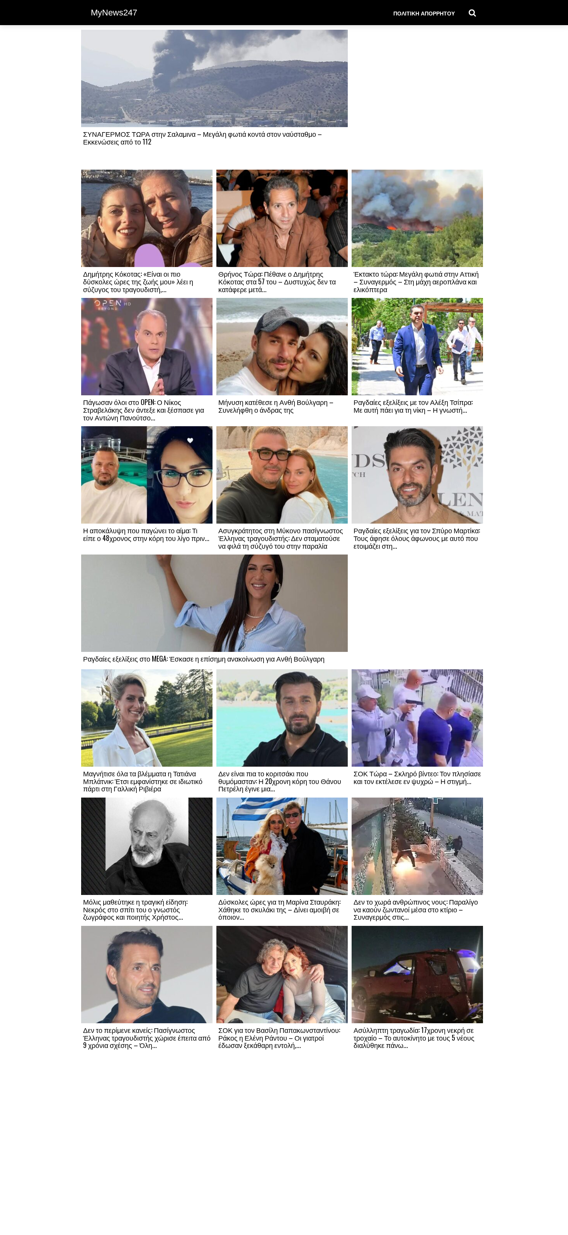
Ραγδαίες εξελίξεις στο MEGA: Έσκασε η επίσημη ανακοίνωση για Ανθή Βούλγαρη (204, 658)
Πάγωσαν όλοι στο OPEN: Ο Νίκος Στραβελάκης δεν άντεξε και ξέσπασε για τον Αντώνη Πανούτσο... (143, 409)
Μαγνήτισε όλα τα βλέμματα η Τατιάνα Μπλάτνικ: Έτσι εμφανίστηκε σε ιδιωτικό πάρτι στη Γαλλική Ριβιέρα (142, 781)
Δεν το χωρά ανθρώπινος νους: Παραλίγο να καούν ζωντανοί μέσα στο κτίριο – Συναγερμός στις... (416, 909)
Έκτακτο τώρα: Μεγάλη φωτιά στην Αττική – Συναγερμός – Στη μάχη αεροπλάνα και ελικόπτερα (416, 281)
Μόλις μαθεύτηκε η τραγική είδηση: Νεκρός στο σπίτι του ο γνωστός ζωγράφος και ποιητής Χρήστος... (135, 909)
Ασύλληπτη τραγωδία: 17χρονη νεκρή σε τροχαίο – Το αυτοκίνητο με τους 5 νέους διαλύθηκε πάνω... (414, 1037)
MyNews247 (114, 12)
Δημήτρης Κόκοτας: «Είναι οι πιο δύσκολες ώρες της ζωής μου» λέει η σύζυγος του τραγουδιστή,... (138, 281)
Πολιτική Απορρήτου (424, 13)
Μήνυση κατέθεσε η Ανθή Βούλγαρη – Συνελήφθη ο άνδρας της (275, 406)
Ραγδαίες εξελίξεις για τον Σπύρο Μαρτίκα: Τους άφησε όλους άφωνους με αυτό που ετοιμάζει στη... (417, 538)
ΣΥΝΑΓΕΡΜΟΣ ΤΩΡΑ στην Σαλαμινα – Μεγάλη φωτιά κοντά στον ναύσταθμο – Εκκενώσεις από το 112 (202, 137)
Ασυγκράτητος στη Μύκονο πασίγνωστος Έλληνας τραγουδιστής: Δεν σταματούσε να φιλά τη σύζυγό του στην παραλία (280, 538)
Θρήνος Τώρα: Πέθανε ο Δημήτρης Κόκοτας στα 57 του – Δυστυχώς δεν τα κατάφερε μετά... (277, 281)
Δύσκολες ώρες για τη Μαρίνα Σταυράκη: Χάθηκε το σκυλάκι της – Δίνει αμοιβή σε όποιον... (279, 909)
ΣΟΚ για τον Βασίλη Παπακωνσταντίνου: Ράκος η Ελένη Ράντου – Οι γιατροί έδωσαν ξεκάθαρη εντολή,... (279, 1037)
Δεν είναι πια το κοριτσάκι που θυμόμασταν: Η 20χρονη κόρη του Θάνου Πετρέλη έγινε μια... (279, 781)
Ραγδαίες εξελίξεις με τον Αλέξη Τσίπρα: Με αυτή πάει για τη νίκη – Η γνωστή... (413, 406)
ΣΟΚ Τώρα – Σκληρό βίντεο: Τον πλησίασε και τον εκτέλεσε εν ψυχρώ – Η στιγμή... (417, 777)
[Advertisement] (417, 99)
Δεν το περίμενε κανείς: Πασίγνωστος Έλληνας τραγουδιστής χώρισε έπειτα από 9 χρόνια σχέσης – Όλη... (147, 1037)
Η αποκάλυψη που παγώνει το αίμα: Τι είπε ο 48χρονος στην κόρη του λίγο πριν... (146, 534)
